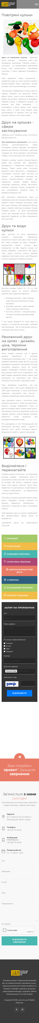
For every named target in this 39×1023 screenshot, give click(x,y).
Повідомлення (7, 904)
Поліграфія (13, 546)
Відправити (19, 693)
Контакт (7, 656)
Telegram (9, 651)
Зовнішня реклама (18, 554)
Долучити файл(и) (11, 667)
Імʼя (5, 613)
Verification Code (10, 677)
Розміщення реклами (19, 588)
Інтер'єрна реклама (18, 562)
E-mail (8, 646)
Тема (3, 893)
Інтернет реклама (17, 596)
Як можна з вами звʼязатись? (15, 640)
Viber (8, 649)
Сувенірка (12, 580)
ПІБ (3, 861)
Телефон (9, 643)
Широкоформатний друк (20, 571)
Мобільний (6, 871)
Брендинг (12, 539)
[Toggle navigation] (36, 4)
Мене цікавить (9, 624)
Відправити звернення (19, 941)
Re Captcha (6, 924)
